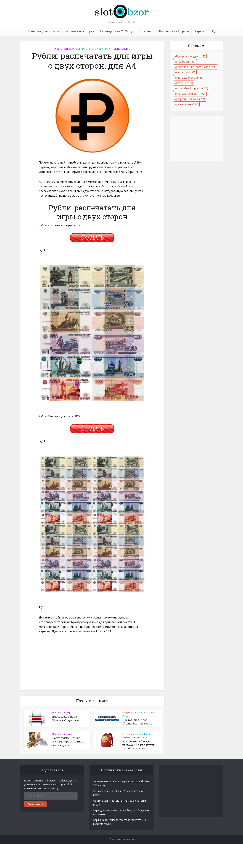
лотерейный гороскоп (192, 88)
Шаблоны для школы (43, 31)
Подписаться (35, 804)
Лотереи (145, 31)
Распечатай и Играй (79, 31)
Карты (199, 31)
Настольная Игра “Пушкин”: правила (66, 718)
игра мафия (185, 61)
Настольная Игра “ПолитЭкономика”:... (137, 721)
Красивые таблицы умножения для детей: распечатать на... (138, 744)
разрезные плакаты (190, 99)
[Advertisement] (92, 664)
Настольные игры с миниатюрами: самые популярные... (68, 741)
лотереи (184, 83)
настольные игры (190, 93)
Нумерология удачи (190, 56)
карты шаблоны (189, 77)
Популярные (129, 712)
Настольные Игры (172, 31)
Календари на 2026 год (116, 31)
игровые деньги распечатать (196, 67)
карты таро (185, 72)
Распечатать (121, 49)
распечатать (187, 104)
